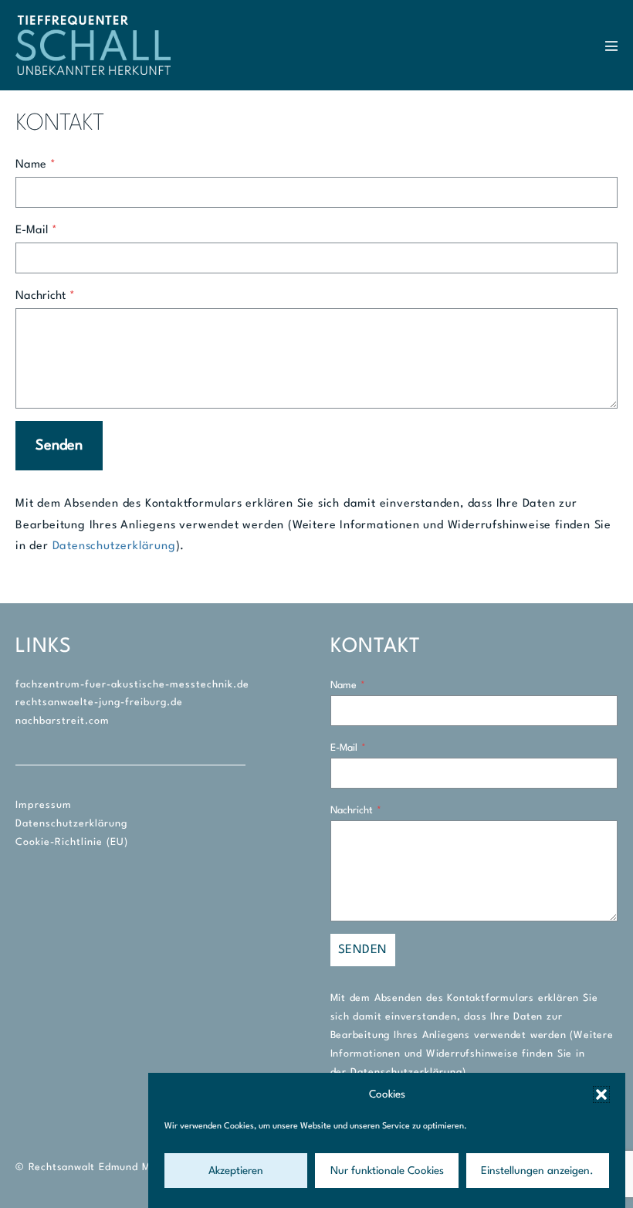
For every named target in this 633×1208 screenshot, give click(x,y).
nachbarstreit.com (62, 721)
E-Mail (36, 230)
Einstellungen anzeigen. (537, 1171)
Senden (59, 446)
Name (35, 165)
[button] (601, 1094)
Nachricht (45, 296)
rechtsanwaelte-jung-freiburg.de (99, 702)
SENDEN (363, 950)
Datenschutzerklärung (114, 546)
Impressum (43, 805)
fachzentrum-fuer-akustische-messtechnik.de (132, 685)
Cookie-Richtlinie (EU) (71, 842)
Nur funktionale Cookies (387, 1171)
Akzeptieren (235, 1171)
